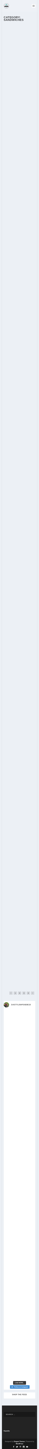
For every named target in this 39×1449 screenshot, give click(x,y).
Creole (21, 52)
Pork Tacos (20, 134)
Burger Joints (20, 685)
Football (8, 866)
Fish (7, 54)
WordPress (19, 1443)
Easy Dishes (20, 418)
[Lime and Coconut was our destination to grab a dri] (19, 1352)
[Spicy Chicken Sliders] (19, 488)
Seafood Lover (19, 628)
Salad (18, 286)
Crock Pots (26, 509)
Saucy (7, 628)
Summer (22, 968)
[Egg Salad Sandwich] (19, 187)
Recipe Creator (10, 422)
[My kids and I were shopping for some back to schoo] (19, 1259)
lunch (22, 950)
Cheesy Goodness (20, 687)
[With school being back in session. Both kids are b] (19, 1148)
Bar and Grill (12, 682)
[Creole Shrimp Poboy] (19, 853)
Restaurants (9, 702)
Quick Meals (9, 352)
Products (28, 212)
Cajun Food (14, 942)
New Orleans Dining (20, 955)
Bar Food (19, 682)
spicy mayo (9, 59)
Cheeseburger (10, 687)
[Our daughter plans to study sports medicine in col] (19, 1093)
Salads (22, 286)
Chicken (13, 507)
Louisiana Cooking (18, 948)
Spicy (30, 57)
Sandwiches (25, 57)
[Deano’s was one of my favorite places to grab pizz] (19, 1019)
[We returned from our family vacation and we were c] (19, 1296)
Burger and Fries (11, 685)
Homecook (13, 212)
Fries (27, 698)
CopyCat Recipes (11, 418)
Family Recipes (10, 786)
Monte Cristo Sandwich (18, 412)
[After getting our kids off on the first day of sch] (19, 1074)
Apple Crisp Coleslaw (17, 281)
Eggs (7, 207)
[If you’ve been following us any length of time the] (19, 1241)
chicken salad (21, 507)
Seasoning (26, 136)
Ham (20, 420)
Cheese (8, 507)
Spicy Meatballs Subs (17, 340)
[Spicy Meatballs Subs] (19, 328)
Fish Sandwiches (14, 54)
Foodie (21, 131)
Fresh (7, 348)
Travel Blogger (14, 704)
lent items (22, 54)
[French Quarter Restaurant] (19, 930)
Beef (24, 682)
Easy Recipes (22, 205)
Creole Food (27, 52)
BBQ (28, 129)
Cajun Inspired (14, 52)
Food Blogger (16, 696)
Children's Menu (22, 689)
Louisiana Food (15, 950)
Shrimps (17, 872)
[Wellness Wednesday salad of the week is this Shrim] (19, 1370)
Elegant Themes (19, 1441)
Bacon (29, 504)
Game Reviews (25, 866)
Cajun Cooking (21, 50)
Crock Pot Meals (17, 509)
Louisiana (9, 948)
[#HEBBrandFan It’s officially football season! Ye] (19, 1111)
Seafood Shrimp (14, 630)
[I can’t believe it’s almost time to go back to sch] (19, 1222)
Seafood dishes (23, 868)
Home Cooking (21, 210)
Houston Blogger (11, 700)
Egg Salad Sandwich (16, 200)
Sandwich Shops (16, 57)
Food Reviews (14, 131)
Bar (7, 682)
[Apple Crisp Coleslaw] (19, 268)
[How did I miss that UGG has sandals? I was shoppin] (19, 1167)
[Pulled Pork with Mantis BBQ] (19, 111)
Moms (28, 350)
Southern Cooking (25, 872)
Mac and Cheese (11, 953)
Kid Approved (18, 946)
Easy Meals (14, 205)
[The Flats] (19, 664)
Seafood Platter (10, 966)
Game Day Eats (15, 866)
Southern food (15, 968)
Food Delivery (14, 207)
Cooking (28, 415)
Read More (11, 95)
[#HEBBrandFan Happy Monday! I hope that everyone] (19, 1055)
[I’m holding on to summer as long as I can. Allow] (19, 1185)
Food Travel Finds (15, 698)
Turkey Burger (19, 790)
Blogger (28, 682)
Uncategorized (18, 214)
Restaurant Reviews (22, 700)
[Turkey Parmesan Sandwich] (19, 761)
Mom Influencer (15, 350)
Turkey (16, 424)
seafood (12, 628)
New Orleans (10, 955)
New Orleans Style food (20, 957)
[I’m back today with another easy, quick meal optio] (19, 1204)
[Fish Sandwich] (19, 32)
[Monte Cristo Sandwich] (19, 399)
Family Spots (17, 693)
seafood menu (24, 964)
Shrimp (27, 870)
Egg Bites (29, 205)
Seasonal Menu (24, 630)
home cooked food (11, 210)
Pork (24, 131)
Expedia (7, 1431)
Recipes (17, 422)
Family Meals (26, 784)
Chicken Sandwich (11, 689)
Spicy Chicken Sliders (17, 501)
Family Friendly (18, 691)
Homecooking (21, 212)
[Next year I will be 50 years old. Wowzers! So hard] (19, 1037)
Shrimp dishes (10, 872)
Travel (8, 704)
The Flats (11, 677)
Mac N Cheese (21, 953)
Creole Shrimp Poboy (17, 858)
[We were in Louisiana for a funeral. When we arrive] (19, 1130)
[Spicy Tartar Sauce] (19, 606)
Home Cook (26, 207)
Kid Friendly (26, 946)
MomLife (23, 350)
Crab (19, 944)
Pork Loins (13, 134)
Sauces (20, 136)
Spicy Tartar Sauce (16, 618)
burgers (14, 50)
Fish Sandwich (13, 45)
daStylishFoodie (12, 48)
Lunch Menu (28, 950)
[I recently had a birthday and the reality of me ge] (19, 1278)
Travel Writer (23, 704)
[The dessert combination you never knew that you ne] (19, 1315)
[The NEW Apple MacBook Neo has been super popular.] (19, 1333)
